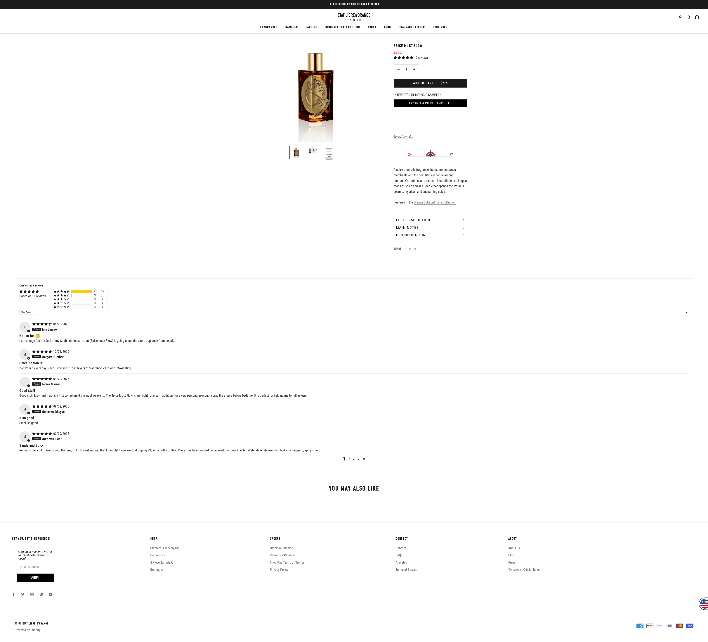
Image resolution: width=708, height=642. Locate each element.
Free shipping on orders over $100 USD (354, 4)
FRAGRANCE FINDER (412, 27)
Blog (511, 555)
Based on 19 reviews (32, 296)
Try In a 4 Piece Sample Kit (430, 103)
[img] (42, 324)
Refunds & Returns (282, 555)
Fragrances (157, 555)
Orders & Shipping (281, 548)
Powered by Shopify (28, 630)
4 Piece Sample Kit (162, 562)
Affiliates (401, 562)
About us (514, 548)
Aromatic (407, 136)
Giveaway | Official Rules (524, 570)
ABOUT (372, 27)
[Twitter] (410, 249)
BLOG (387, 27)
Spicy (397, 136)
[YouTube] (50, 594)
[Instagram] (32, 594)
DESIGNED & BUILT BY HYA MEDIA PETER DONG (43, 637)
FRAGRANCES (269, 27)
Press (512, 562)
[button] (404, 58)
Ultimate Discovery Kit (164, 548)
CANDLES (312, 27)
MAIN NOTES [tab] (407, 227)
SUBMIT (35, 578)
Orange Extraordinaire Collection (435, 202)
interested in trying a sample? (417, 94)
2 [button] (349, 459)
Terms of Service (406, 570)
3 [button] (354, 459)
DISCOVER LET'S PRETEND (342, 27)
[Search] (689, 17)
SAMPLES (291, 27)
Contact (401, 548)
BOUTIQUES (440, 27)
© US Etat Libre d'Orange (31, 623)
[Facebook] (405, 249)
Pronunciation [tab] (411, 235)
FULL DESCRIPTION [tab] (413, 220)
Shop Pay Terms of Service (287, 562)
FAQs (399, 555)
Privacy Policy (279, 570)
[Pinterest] (415, 249)
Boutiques (156, 570)
